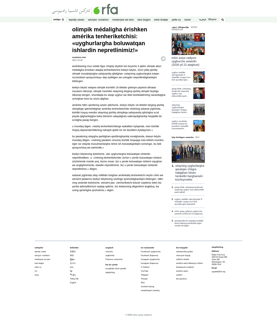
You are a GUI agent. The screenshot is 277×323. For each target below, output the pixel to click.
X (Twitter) (145, 267)
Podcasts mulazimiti (113, 259)
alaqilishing (110, 272)
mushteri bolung (147, 286)
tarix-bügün (143, 19)
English (73, 283)
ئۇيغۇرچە (202, 19)
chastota (109, 251)
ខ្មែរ (71, 271)
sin (36, 271)
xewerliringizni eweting (150, 290)
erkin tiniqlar (161, 19)
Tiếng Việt (74, 279)
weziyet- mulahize (98, 19)
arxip (37, 275)
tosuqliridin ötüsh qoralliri (115, 268)
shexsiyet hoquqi (183, 255)
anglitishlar (109, 255)
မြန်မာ (72, 259)
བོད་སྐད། (73, 275)
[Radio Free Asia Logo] (85, 8)
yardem (179, 275)
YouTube (144, 271)
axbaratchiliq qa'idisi (184, 251)
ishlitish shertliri (182, 259)
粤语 (72, 255)
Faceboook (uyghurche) (150, 251)
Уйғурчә (212, 19)
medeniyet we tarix (123, 19)
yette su (176, 19)
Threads (144, 279)
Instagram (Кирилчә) (149, 263)
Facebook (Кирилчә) (149, 255)
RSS (143, 283)
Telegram (144, 275)
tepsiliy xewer (76, 19)
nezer (187, 19)
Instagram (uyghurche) (150, 259)
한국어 (73, 263)
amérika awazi (182, 271)
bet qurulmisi (181, 279)
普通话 (73, 251)
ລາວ (71, 267)
